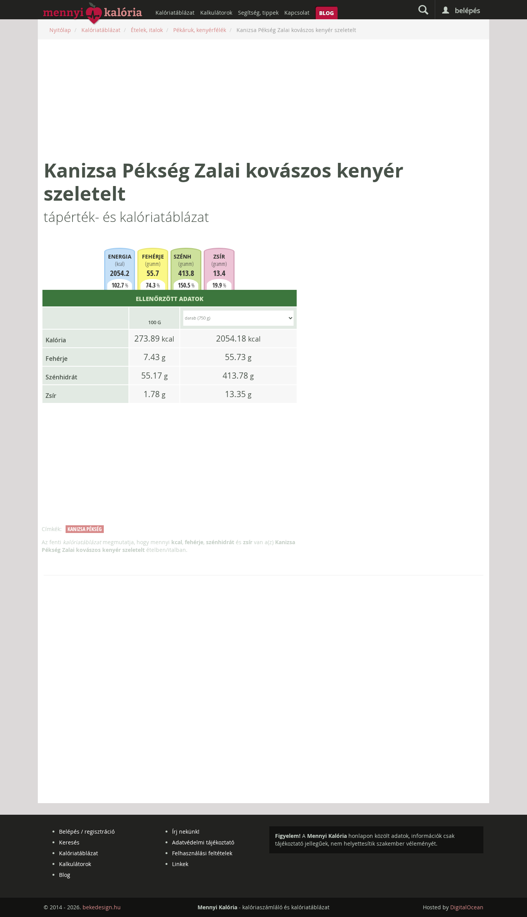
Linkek (180, 864)
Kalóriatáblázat (174, 12)
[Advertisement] (263, 99)
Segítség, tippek (258, 12)
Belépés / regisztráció (87, 831)
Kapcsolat (296, 12)
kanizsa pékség (85, 529)
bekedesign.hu (102, 907)
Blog (326, 13)
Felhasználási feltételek (202, 853)
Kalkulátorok (216, 12)
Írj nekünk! (185, 831)
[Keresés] (423, 9)
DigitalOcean (466, 907)
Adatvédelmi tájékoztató (203, 842)
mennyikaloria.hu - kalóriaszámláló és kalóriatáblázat (93, 14)
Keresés (69, 842)
